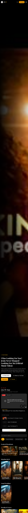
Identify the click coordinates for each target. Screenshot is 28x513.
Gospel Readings (9, 439)
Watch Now (6, 375)
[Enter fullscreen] (24, 406)
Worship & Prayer (19, 439)
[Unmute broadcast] (21, 406)
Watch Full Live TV (15, 430)
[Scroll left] (2, 439)
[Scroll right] (26, 439)
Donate (22, 2)
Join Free (4, 379)
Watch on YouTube (19, 375)
